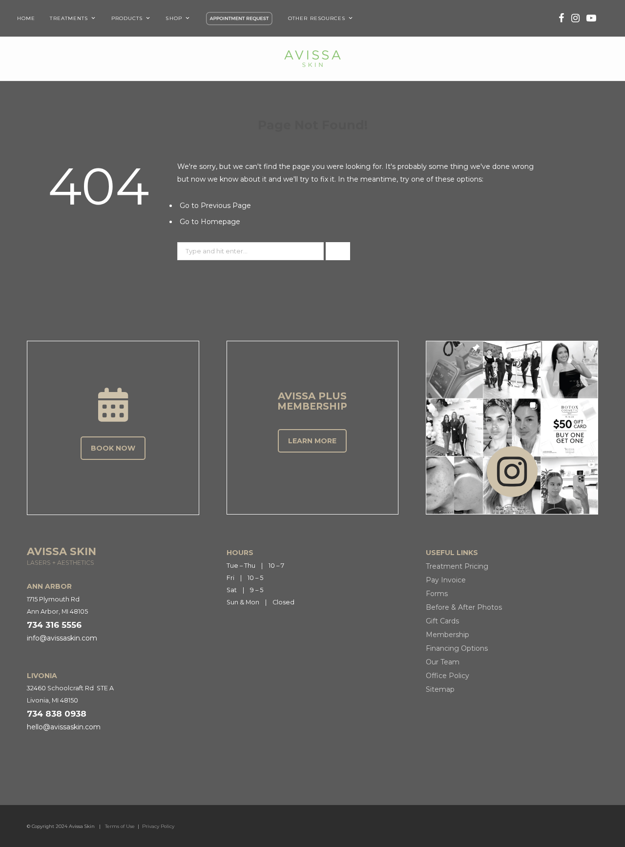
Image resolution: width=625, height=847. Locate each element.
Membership (447, 634)
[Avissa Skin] (312, 58)
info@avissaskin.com (62, 638)
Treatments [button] (69, 18)
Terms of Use (120, 826)
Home (26, 18)
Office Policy (447, 675)
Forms (437, 593)
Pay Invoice (446, 580)
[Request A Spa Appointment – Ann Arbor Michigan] (239, 18)
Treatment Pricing (457, 566)
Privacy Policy (158, 826)
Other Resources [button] (317, 18)
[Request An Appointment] (112, 404)
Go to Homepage (210, 221)
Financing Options (457, 648)
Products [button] (127, 18)
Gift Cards (442, 621)
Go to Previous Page (215, 205)
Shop (174, 18)
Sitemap (440, 689)
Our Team (442, 662)
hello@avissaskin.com (64, 727)
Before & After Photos (464, 607)
